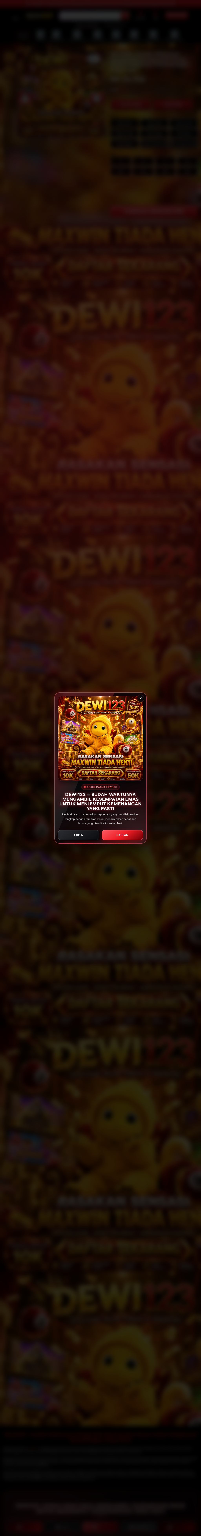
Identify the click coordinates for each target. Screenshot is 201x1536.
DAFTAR (122, 835)
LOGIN (78, 835)
